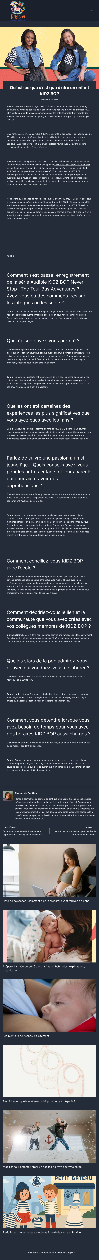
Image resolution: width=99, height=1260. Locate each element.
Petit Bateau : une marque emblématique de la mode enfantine (42, 1232)
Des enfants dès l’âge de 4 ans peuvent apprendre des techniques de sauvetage (22, 831)
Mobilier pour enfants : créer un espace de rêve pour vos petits (42, 1166)
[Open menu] (91, 11)
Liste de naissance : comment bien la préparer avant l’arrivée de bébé (46, 900)
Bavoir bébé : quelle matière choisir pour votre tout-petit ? (39, 1101)
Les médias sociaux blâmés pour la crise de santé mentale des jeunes (75, 831)
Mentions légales (66, 1252)
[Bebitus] (18, 10)
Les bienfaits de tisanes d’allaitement (26, 1035)
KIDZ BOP (16, 110)
